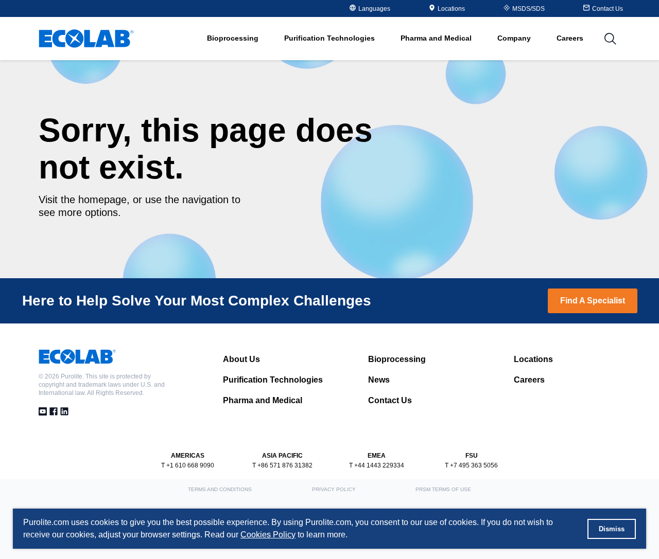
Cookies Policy (268, 534)
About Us (241, 359)
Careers (570, 38)
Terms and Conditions (220, 489)
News (379, 379)
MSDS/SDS (528, 8)
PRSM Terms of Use (443, 489)
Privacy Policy (334, 489)
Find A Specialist (592, 300)
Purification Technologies (273, 379)
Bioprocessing (397, 359)
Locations (451, 8)
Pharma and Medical (262, 400)
